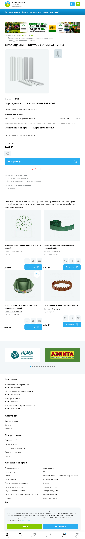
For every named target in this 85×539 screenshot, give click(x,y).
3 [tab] (34, 366)
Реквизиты (9, 429)
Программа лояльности (15, 448)
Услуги (7, 456)
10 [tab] (50, 366)
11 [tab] (52, 366)
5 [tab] (39, 366)
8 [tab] (45, 366)
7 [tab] (43, 366)
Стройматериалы (50, 479)
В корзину (14, 161)
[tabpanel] (22, 355)
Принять (24, 526)
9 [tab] (48, 366)
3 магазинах (52, 252)
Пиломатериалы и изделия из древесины (60, 476)
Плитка (8, 498)
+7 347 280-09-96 (64, 119)
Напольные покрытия (14, 487)
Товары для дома (50, 491)
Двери (46, 483)
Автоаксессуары (50, 494)
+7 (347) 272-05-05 (18, 2)
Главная (8, 35)
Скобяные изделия (51, 472)
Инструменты (10, 479)
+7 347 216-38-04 (12, 408)
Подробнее (25, 520)
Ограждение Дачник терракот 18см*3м (61, 305)
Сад (29, 35)
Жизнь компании (11, 421)
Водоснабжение (12, 468)
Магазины (10, 441)
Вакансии (9, 425)
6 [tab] (41, 366)
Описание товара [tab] (16, 127)
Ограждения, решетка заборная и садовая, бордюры (31, 38)
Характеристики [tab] (43, 127)
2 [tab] (32, 366)
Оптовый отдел (11, 445)
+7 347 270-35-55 (12, 387)
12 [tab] (54, 366)
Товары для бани (50, 487)
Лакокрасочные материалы (17, 483)
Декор (7, 476)
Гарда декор (10, 472)
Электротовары (50, 498)
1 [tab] (30, 366)
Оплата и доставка (13, 452)
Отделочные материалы (15, 491)
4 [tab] (37, 366)
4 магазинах (13, 252)
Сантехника (48, 468)
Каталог (18, 35)
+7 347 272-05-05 (12, 401)
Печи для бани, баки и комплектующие (21, 494)
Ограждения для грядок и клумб (21, 41)
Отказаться (60, 526)
